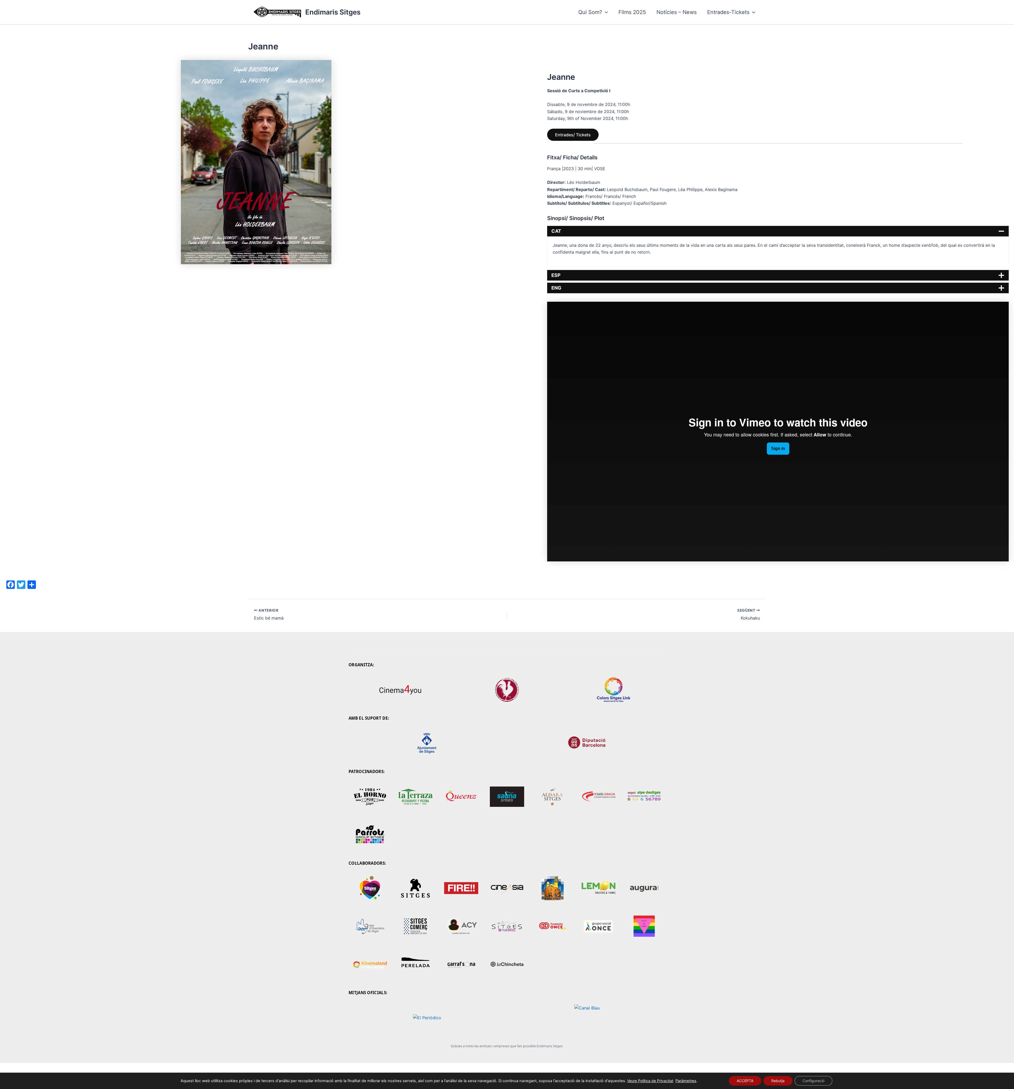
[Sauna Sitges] (507, 796)
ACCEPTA (745, 1080)
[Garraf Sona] (461, 964)
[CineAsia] (507, 888)
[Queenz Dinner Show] (461, 796)
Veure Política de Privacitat (650, 1080)
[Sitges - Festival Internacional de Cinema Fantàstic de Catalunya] (415, 888)
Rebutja (778, 1080)
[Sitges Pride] (370, 888)
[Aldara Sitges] (553, 796)
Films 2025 (632, 12)
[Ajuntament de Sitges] (427, 743)
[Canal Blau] (587, 1017)
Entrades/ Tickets (573, 134)
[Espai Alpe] (644, 796)
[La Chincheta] (507, 964)
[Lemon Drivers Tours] (598, 888)
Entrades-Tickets (728, 12)
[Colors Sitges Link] (613, 689)
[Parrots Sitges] (370, 834)
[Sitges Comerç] (415, 926)
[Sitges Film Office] (507, 926)
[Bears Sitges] (553, 888)
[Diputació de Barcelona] (587, 743)
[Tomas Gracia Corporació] (598, 796)
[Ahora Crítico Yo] (461, 926)
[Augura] (644, 888)
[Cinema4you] (400, 689)
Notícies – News (676, 12)
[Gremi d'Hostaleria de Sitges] (370, 926)
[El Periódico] (427, 1017)
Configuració (813, 1080)
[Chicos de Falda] (644, 926)
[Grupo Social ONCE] (598, 926)
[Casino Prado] (507, 689)
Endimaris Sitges (332, 12)
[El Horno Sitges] (370, 796)
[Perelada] (415, 964)
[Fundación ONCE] (553, 926)
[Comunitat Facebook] (415, 796)
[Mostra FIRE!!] (461, 888)
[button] (605, 12)
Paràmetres (685, 1080)
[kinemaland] (370, 964)
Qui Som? (590, 12)
